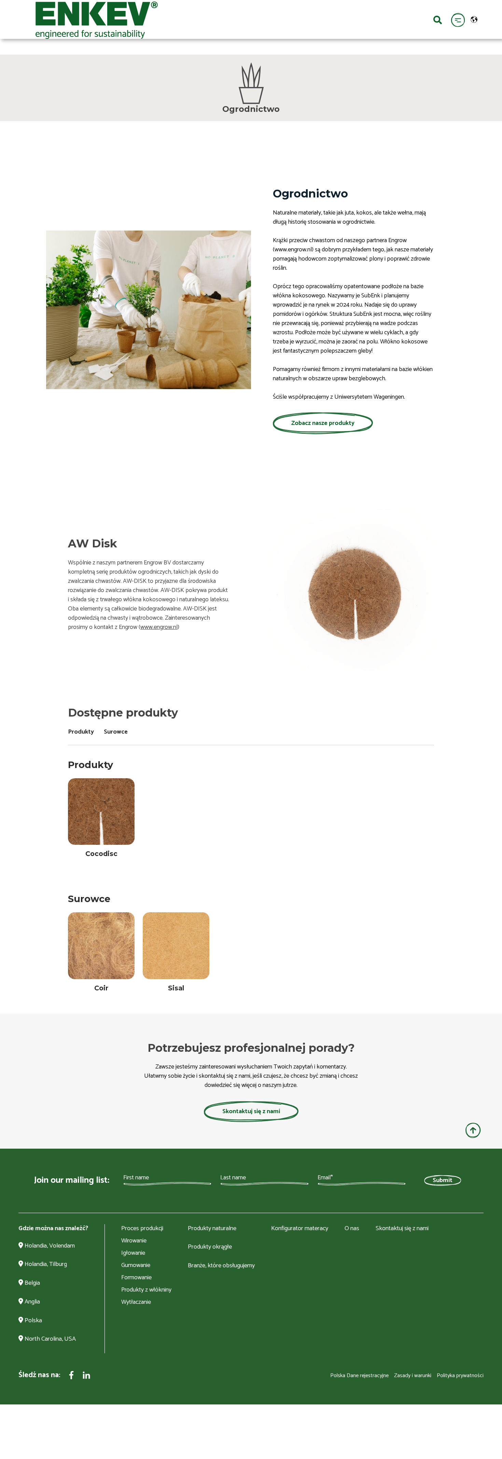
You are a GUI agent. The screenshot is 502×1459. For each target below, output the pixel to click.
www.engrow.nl (159, 627)
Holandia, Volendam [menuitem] (49, 1246)
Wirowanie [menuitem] (134, 1241)
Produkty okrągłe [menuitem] (210, 1247)
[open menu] (458, 19)
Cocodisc (101, 854)
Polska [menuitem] (32, 1321)
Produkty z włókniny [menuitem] (146, 1290)
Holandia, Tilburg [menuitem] (45, 1264)
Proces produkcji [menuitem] (142, 1229)
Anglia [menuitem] (31, 1302)
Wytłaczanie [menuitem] (136, 1302)
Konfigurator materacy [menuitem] (299, 1229)
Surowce (116, 732)
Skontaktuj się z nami (251, 1111)
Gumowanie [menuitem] (135, 1265)
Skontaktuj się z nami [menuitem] (402, 1229)
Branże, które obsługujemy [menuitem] (221, 1266)
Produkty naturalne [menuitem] (212, 1229)
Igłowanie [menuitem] (133, 1253)
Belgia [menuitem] (31, 1283)
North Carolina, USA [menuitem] (49, 1339)
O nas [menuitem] (352, 1229)
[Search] (437, 19)
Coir (101, 988)
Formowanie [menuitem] (136, 1277)
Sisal (176, 988)
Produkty (81, 732)
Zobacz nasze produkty (322, 423)
